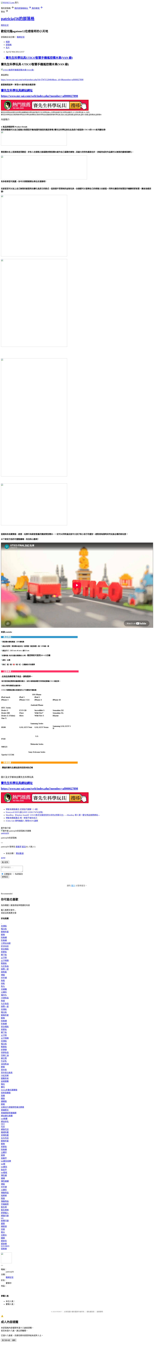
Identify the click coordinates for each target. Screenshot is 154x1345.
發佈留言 (5, 877)
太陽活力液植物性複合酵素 (12, 1107)
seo (2, 1218)
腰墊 (3, 1098)
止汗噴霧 (5, 960)
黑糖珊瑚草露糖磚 (8, 1113)
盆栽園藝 (5, 1081)
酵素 (3, 1067)
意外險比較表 (7, 1073)
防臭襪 (4, 940)
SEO (3, 1124)
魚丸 (3, 986)
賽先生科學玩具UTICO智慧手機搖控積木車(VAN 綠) (39, 57)
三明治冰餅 (6, 943)
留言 (24, 847)
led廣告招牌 (6, 1161)
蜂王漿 (4, 1058)
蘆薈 (3, 1224)
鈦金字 (4, 1170)
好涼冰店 (5, 946)
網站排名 (5, 1121)
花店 (3, 1127)
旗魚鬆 (4, 972)
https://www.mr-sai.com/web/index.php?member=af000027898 (39, 96)
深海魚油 (5, 1064)
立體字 (4, 1152)
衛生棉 (4, 1207)
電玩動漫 (20, 853)
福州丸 (4, 995)
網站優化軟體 (7, 1116)
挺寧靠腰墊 (6, 1093)
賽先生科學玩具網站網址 (17, 90)
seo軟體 (4, 1119)
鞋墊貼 (4, 963)
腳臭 (3, 935)
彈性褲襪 (5, 1181)
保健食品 (5, 1052)
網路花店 (5, 1129)
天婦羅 (4, 989)
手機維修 (5, 1204)
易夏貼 (4, 952)
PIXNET (59, 1312)
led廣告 (4, 1167)
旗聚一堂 (5, 969)
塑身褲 (4, 1244)
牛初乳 (4, 1061)
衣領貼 (4, 926)
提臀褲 (4, 1249)
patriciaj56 (5, 833)
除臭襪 (4, 937)
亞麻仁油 (5, 1055)
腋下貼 (4, 955)
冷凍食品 (5, 998)
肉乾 (3, 983)
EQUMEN (5, 1246)
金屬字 (4, 1158)
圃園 (3, 1238)
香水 (3, 1232)
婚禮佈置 (5, 1132)
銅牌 (3, 1155)
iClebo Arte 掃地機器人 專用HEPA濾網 (22, 821)
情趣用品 (5, 1193)
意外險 (4, 1070)
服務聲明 (100, 1312)
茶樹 (3, 1229)
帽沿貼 (4, 929)
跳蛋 (3, 1198)
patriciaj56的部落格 (17, 18)
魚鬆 (3, 981)
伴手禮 (4, 978)
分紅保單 (5, 1075)
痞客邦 (18, 847)
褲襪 (3, 1178)
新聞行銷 (5, 1221)
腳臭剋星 (5, 932)
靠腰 (3, 1096)
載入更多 (5, 862)
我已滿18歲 (6, 1340)
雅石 (3, 1084)
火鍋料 (4, 992)
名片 (8, 48)
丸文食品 (5, 966)
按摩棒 (4, 1196)
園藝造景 (5, 1078)
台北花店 (5, 1138)
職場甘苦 (21, 37)
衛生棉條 (5, 1210)
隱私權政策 (90, 1312)
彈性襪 (4, 1175)
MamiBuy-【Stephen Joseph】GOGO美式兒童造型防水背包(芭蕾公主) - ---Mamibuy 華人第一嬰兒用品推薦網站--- (53, 815)
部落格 (9, 45)
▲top (3, 858)
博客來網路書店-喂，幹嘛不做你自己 (21, 818)
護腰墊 (4, 1101)
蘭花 (3, 1087)
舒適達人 (5, 1213)
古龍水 (4, 1235)
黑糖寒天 (5, 1110)
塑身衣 (4, 1241)
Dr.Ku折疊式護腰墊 (9, 1090)
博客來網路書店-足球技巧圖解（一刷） (22, 809)
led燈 (3, 1164)
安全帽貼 (5, 949)
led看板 (4, 1173)
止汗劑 (4, 958)
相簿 (8, 42)
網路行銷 (5, 1216)
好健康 (4, 1050)
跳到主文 (5, 25)
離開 (13, 1340)
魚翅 (3, 1001)
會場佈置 (5, 1135)
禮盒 (3, 975)
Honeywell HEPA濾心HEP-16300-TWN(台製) (24, 812)
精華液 (4, 1226)
